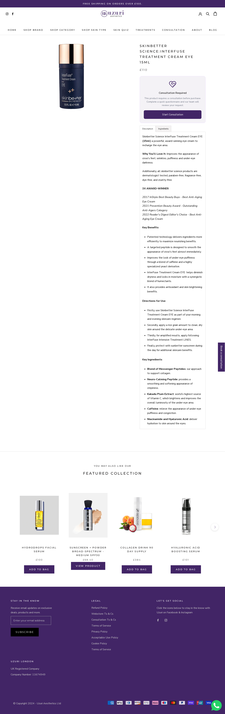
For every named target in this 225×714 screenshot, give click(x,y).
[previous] (10, 527)
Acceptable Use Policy (104, 637)
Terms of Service (101, 625)
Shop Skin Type (94, 30)
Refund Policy (99, 608)
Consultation (173, 30)
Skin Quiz (121, 30)
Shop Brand (33, 30)
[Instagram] (166, 620)
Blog (213, 30)
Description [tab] (147, 129)
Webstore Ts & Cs (102, 614)
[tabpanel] (173, 280)
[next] (214, 527)
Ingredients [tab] (163, 129)
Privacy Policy (99, 631)
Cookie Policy (99, 643)
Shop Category (62, 30)
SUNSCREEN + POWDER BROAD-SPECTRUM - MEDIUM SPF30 (88, 551)
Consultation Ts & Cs (103, 620)
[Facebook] (158, 620)
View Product (88, 565)
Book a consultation (221, 357)
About (197, 30)
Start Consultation (172, 114)
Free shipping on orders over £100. (112, 3)
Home (12, 30)
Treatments (145, 30)
